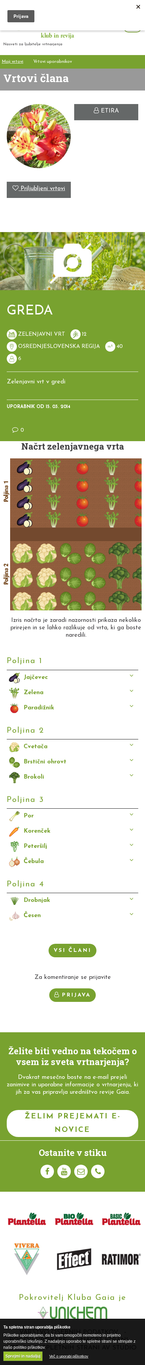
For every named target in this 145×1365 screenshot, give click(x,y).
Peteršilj (35, 846)
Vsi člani (72, 950)
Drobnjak (37, 901)
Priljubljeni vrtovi (42, 189)
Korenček (37, 831)
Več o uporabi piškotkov (68, 1356)
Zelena (34, 693)
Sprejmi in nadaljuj (22, 1356)
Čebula (34, 862)
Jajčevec (36, 678)
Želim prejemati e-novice (73, 1123)
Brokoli (34, 777)
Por (29, 816)
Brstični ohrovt (45, 762)
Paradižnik (39, 708)
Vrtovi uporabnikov (52, 61)
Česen (32, 916)
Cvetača (36, 747)
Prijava (76, 995)
